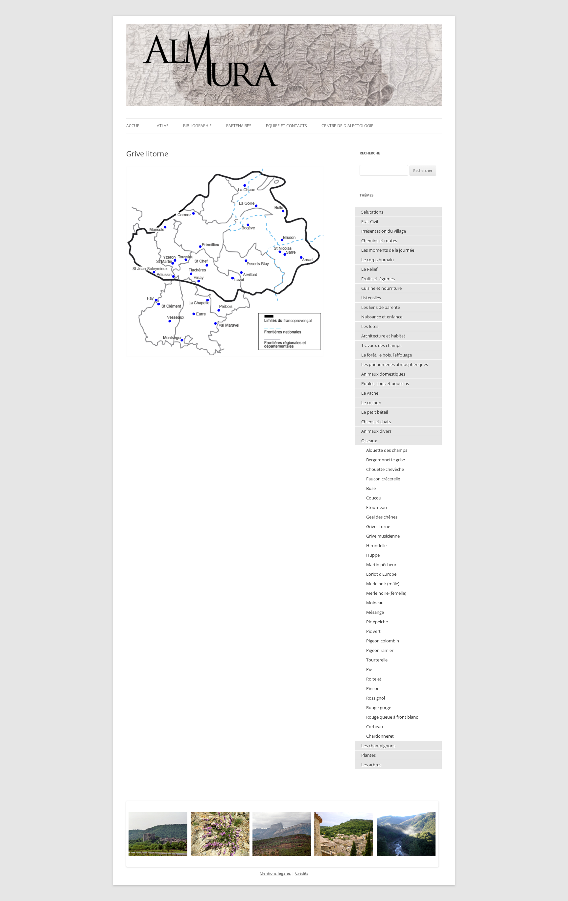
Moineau (375, 603)
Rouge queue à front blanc (392, 717)
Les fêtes (369, 326)
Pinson (373, 688)
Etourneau (376, 507)
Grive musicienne (383, 536)
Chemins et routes (379, 240)
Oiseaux (369, 441)
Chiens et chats (376, 422)
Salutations (372, 212)
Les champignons (378, 746)
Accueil (134, 125)
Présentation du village (383, 231)
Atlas (163, 125)
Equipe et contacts (286, 125)
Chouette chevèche (385, 469)
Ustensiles (371, 298)
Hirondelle (376, 545)
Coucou (373, 498)
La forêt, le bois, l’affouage (386, 355)
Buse (371, 488)
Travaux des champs (381, 345)
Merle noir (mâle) (382, 584)
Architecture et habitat (383, 336)
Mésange (375, 612)
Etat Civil (369, 221)
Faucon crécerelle (383, 479)
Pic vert (373, 631)
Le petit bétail (374, 412)
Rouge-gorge (378, 707)
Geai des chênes (381, 517)
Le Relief (369, 269)
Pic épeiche (377, 622)
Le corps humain (377, 260)
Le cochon (371, 402)
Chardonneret (380, 736)
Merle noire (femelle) (386, 593)
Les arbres (371, 765)
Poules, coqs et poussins (385, 383)
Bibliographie (197, 125)
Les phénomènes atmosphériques (394, 364)
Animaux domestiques (383, 374)
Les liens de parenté (380, 307)
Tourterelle (377, 660)
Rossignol (375, 698)
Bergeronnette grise (385, 460)
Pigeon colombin (382, 641)
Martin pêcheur (381, 564)
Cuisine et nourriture (381, 288)
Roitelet (373, 679)
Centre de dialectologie (347, 125)
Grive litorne (378, 526)
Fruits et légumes (378, 279)
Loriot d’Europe (381, 574)
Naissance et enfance (381, 317)
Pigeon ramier (379, 650)
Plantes (368, 755)
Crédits (301, 873)
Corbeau (374, 726)
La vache (369, 393)
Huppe (373, 555)
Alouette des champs (386, 450)
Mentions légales (275, 873)
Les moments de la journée (387, 250)
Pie (369, 669)
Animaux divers (376, 431)
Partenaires (238, 125)
